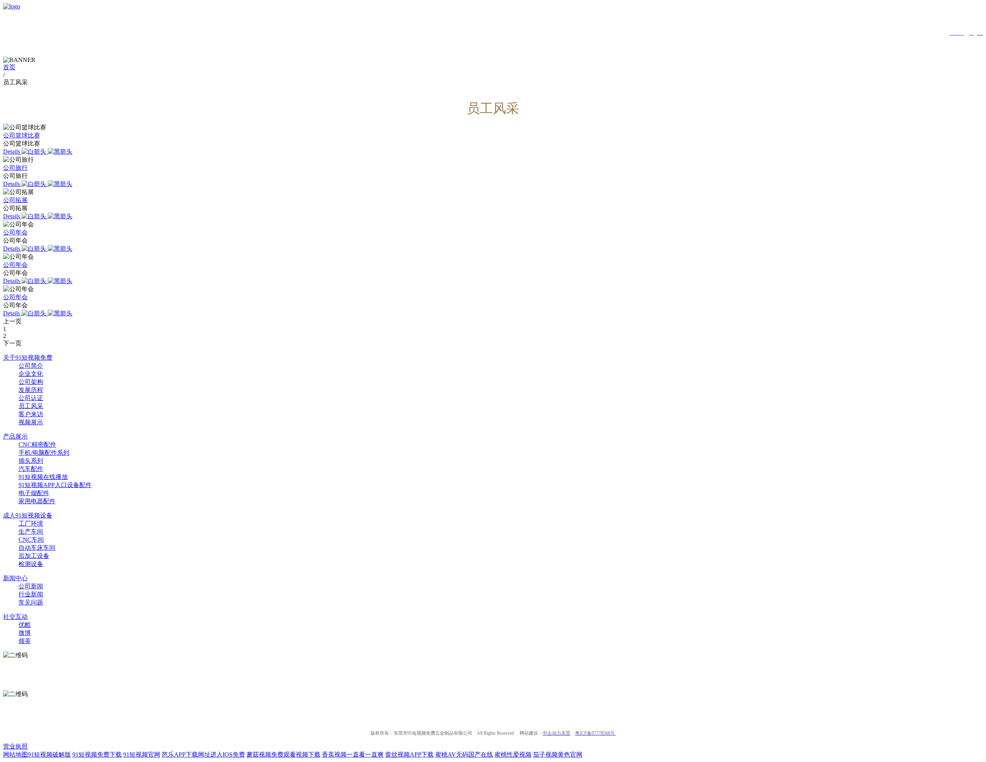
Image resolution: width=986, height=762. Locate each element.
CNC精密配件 (37, 444)
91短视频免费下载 (97, 754)
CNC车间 (31, 539)
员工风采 (30, 406)
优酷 (24, 624)
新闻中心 (15, 578)
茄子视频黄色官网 (557, 754)
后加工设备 (33, 556)
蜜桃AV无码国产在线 (464, 754)
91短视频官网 (141, 754)
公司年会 (15, 232)
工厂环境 (30, 523)
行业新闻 (30, 594)
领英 (24, 641)
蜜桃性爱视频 (513, 754)
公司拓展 (15, 200)
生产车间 (30, 531)
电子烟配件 (33, 493)
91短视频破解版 (49, 754)
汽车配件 (30, 469)
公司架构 (30, 381)
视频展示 (30, 422)
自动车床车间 (36, 547)
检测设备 (30, 564)
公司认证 (30, 398)
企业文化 (30, 373)
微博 (24, 633)
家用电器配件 (36, 501)
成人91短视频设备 (27, 515)
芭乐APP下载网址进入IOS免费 (203, 754)
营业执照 (15, 746)
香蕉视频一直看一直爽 (353, 754)
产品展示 (15, 436)
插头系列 (30, 460)
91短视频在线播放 (43, 477)
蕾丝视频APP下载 (409, 754)
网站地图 (15, 754)
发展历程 (30, 390)
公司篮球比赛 (21, 135)
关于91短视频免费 (27, 357)
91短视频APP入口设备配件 (55, 485)
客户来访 (30, 414)
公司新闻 (30, 586)
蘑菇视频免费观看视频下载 (283, 754)
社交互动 (15, 616)
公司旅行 (15, 167)
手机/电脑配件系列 (43, 452)
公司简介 (30, 365)
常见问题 (30, 602)
